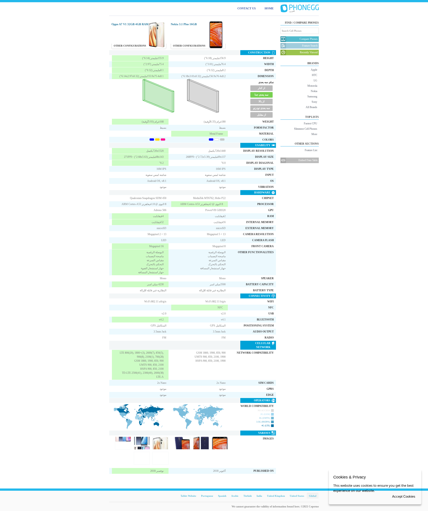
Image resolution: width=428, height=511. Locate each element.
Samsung (312, 96)
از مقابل (261, 114)
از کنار (261, 88)
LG (315, 80)
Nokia (314, 91)
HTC (314, 75)
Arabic (235, 496)
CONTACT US (246, 8)
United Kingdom (276, 496)
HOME (269, 8)
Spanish (222, 496)
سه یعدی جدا (261, 94)
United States (297, 496)
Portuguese (207, 496)
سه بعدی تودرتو (261, 108)
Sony (314, 101)
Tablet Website (188, 496)
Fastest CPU (310, 123)
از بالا (261, 101)
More (314, 134)
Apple (314, 69)
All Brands (311, 107)
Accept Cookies (403, 496)
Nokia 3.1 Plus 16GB (184, 24)
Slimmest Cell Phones (305, 128)
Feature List (311, 150)
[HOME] (299, 8)
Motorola (312, 85)
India (259, 496)
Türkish (247, 496)
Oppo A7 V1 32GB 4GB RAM (129, 24)
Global (312, 496)
